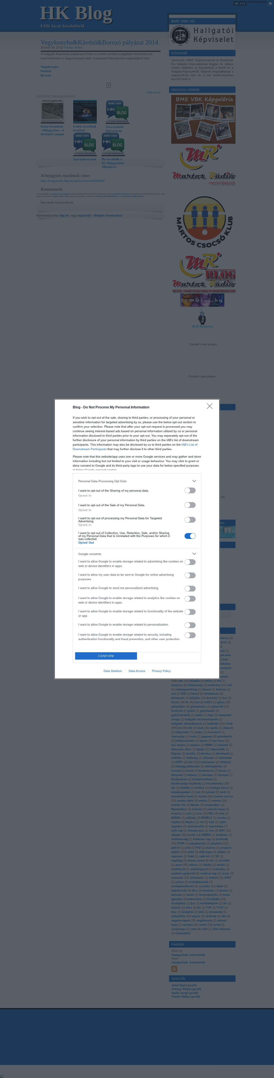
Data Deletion (113, 671)
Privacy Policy (161, 671)
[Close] (211, 407)
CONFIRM (106, 656)
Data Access (137, 671)
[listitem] (137, 481)
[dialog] (137, 539)
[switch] (190, 490)
